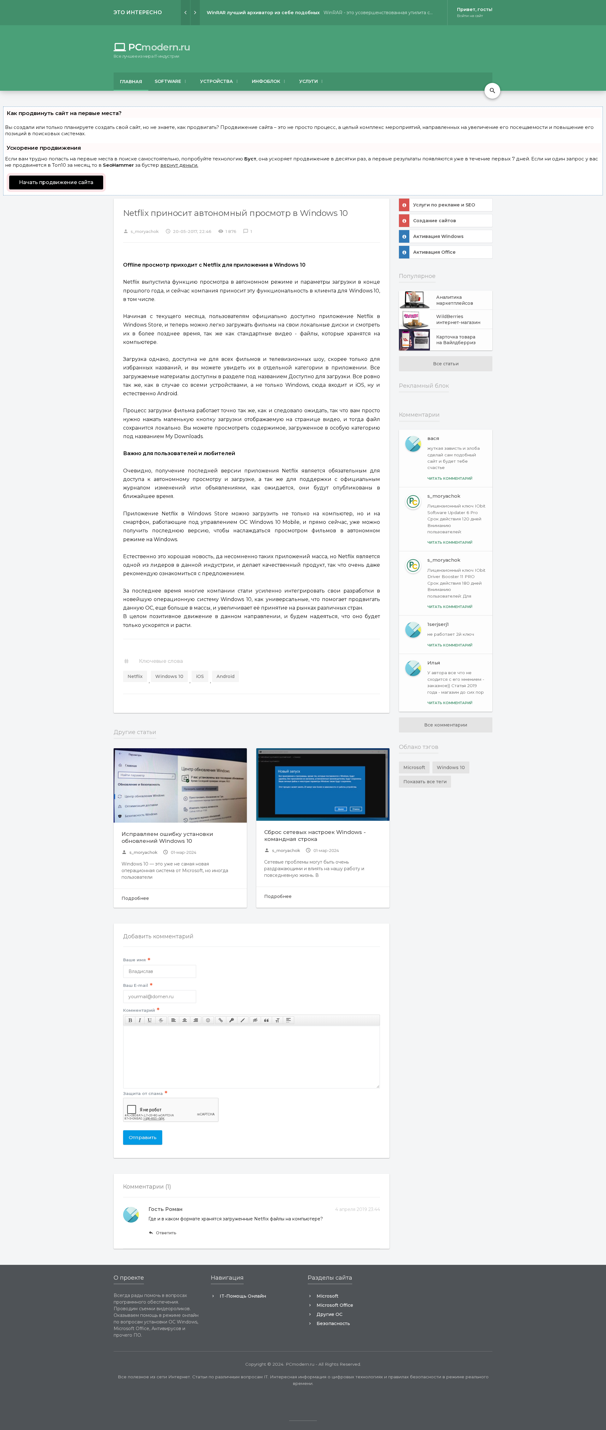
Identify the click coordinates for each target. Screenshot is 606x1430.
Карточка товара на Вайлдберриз (456, 339)
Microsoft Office (335, 1305)
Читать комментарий (449, 478)
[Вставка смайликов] (208, 1020)
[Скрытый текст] (255, 1020)
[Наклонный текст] (140, 1020)
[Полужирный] (130, 1020)
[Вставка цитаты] (266, 1020)
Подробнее (135, 898)
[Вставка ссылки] (220, 1020)
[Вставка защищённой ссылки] (231, 1020)
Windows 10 (169, 676)
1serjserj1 (438, 624)
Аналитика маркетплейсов (454, 300)
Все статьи (446, 364)
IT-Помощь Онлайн (243, 1296)
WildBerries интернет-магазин (458, 319)
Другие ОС (329, 1314)
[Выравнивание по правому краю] (195, 1020)
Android (226, 676)
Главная (131, 81)
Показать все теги (425, 781)
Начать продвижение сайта (56, 182)
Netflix (135, 676)
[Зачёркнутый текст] (161, 1020)
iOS (200, 676)
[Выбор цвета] (242, 1020)
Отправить (143, 1137)
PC (152, 47)
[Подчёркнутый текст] (150, 1020)
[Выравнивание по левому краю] (173, 1020)
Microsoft (414, 767)
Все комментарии (445, 725)
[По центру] (184, 1020)
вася (433, 438)
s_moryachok (139, 852)
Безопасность (333, 1323)
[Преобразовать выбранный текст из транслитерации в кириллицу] (277, 1020)
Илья (433, 663)
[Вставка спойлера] (288, 1020)
